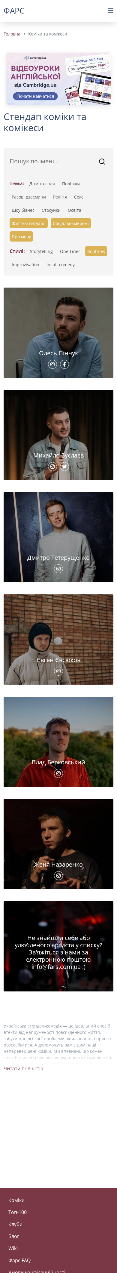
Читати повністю (23, 1068)
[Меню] (110, 11)
